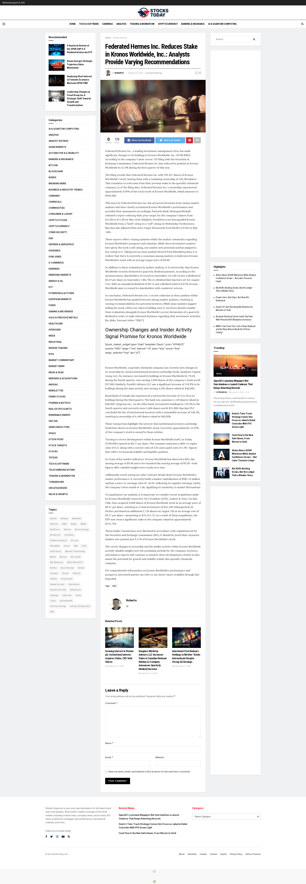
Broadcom (55, 535)
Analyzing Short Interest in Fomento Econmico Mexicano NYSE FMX (79, 79)
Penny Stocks (57, 396)
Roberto (119, 73)
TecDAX (53, 457)
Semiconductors (59, 427)
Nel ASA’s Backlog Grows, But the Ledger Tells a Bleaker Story (243, 472)
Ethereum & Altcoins (61, 293)
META (53, 557)
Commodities (57, 208)
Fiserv (67, 546)
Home (72, 23)
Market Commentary (61, 360)
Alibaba (64, 518)
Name (109, 743)
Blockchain (56, 171)
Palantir (76, 573)
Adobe (53, 518)
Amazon (54, 524)
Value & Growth (58, 494)
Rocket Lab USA (58, 590)
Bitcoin (53, 165)
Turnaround (56, 482)
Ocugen (54, 573)
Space (52, 433)
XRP (52, 612)
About (182, 854)
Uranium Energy (58, 606)
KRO (114, 586)
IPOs (51, 354)
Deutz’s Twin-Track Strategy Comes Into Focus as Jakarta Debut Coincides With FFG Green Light (243, 420)
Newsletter (56, 390)
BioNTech (55, 529)
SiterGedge (221, 392)
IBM (76, 546)
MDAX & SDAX (56, 372)
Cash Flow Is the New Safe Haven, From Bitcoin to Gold (242, 438)
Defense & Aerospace (61, 244)
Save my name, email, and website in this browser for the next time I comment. (149, 771)
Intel (84, 546)
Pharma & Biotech (59, 403)
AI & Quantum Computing (222, 23)
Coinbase (69, 535)
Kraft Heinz (55, 551)
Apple (74, 524)
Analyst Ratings (120, 38)
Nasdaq (53, 384)
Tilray (53, 601)
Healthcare (56, 323)
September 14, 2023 (115, 666)
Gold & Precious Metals (63, 317)
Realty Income (57, 584)
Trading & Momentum (142, 23)
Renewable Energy (59, 415)
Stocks (53, 451)
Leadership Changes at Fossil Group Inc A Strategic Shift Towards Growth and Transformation (79, 98)
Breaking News (57, 183)
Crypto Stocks (58, 220)
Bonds (52, 177)
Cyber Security (58, 232)
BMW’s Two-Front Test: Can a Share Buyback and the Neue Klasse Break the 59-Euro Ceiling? (235, 329)
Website (159, 757)
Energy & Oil (56, 281)
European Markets (60, 299)
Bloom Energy (82, 529)
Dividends (54, 250)
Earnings (107, 23)
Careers (203, 854)
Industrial (55, 342)
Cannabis (54, 195)
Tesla (78, 595)
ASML (83, 524)
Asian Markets (57, 147)
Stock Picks (56, 439)
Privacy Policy (236, 854)
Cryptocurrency (168, 23)
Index (52, 335)
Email (109, 757)
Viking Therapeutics (80, 606)
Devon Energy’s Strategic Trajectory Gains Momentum (79, 64)
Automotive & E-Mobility (64, 153)
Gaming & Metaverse (61, 311)
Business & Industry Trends (66, 189)
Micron (63, 557)
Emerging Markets (60, 275)
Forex (52, 305)
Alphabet (76, 518)
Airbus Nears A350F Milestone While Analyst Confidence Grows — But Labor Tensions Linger (236, 278)
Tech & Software (89, 23)
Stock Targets (58, 445)
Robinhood (74, 584)
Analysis (121, 23)
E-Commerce (56, 262)
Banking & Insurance (193, 23)
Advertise (192, 854)
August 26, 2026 (237, 392)
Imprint (223, 854)
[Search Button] (254, 39)
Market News (57, 366)
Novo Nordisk (67, 568)
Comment (111, 703)
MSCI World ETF (75, 562)
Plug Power (67, 579)
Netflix (53, 568)
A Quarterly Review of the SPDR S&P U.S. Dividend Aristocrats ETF (79, 49)
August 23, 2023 (135, 73)
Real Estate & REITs (60, 409)
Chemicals (55, 202)
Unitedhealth (66, 601)
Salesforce (75, 590)
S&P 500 (53, 421)
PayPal (53, 579)
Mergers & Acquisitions (63, 378)
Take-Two (67, 595)
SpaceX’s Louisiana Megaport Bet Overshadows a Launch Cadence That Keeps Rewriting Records (233, 384)
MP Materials (56, 562)
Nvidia (81, 568)
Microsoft (75, 557)
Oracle (65, 573)
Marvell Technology (75, 551)
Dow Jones (55, 256)
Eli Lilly (74, 540)
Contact (213, 854)
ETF (51, 287)
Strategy (54, 595)
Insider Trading (58, 348)
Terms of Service (253, 854)
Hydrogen (55, 329)
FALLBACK (55, 546)
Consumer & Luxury (60, 214)
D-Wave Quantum (58, 540)
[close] (154, 871)
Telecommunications (62, 470)
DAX (51, 238)
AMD (64, 524)
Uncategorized (58, 488)
